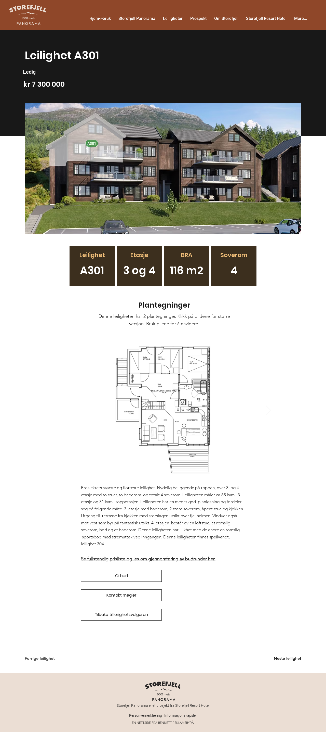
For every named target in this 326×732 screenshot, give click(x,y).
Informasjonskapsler (180, 715)
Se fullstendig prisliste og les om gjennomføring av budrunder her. (148, 559)
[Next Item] (268, 410)
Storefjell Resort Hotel (192, 705)
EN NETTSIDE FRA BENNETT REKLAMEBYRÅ (163, 723)
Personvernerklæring (145, 715)
